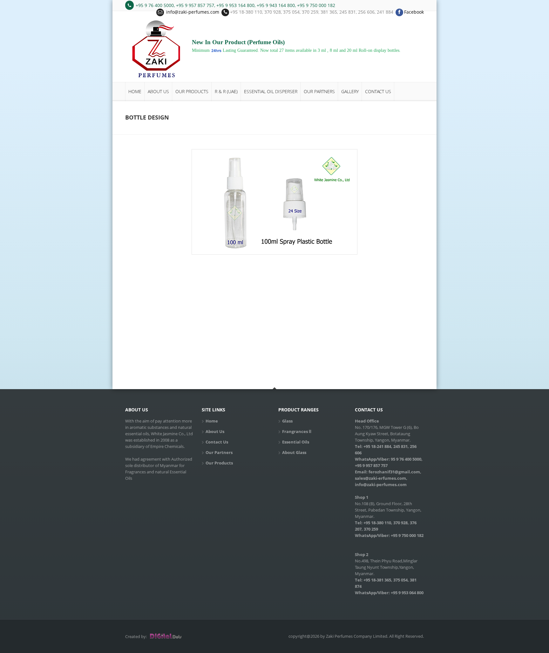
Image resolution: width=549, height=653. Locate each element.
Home (134, 91)
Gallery (350, 91)
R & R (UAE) (226, 91)
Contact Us (378, 91)
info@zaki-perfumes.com (192, 12)
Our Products (191, 91)
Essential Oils (295, 442)
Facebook (414, 12)
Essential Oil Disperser (270, 91)
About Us (158, 91)
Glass (287, 421)
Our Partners (319, 91)
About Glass (294, 452)
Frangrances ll (296, 431)
